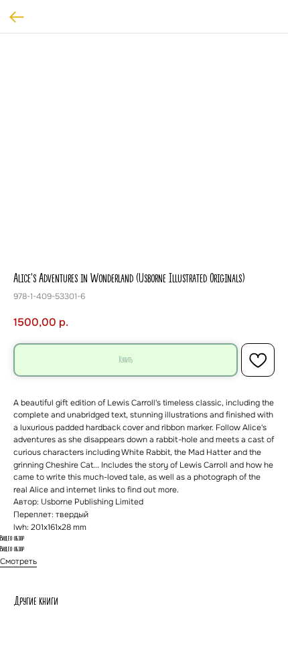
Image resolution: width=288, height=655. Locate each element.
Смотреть (18, 561)
